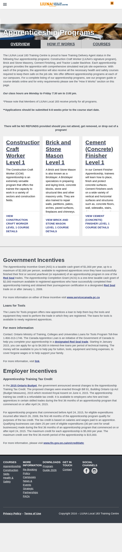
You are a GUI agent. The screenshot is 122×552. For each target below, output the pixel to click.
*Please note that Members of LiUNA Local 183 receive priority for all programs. (50, 101)
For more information (18, 327)
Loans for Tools (14, 305)
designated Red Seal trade (71, 341)
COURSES (101, 44)
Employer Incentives (30, 371)
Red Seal (8, 277)
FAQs (26, 496)
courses (9, 462)
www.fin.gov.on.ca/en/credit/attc (63, 443)
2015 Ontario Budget (23, 385)
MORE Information (31, 464)
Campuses (29, 477)
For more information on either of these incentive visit (51, 297)
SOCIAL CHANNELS (89, 464)
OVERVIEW (20, 44)
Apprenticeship (12, 466)
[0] (109, 4)
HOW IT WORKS (61, 44)
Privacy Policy (12, 513)
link (37, 361)
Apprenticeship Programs (48, 32)
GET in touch (67, 464)
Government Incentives (34, 260)
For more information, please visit (43, 443)
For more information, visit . (21, 361)
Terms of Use (32, 513)
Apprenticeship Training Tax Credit (28, 379)
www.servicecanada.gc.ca (83, 297)
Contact (67, 469)
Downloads (51, 462)
